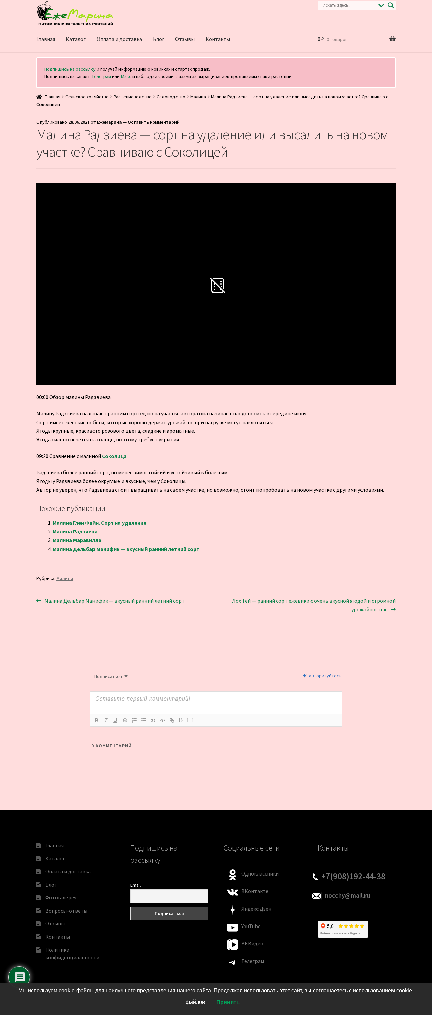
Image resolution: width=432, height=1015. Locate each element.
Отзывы (185, 38)
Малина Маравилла (77, 540)
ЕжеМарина (109, 122)
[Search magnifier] (391, 5)
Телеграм (101, 76)
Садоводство (171, 97)
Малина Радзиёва (75, 531)
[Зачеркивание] (125, 720)
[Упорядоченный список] (134, 720)
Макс (126, 76)
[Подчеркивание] (115, 720)
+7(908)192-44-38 (353, 876)
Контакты (218, 38)
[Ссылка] (172, 720)
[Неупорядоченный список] (143, 720)
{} (181, 719)
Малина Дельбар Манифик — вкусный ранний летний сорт (126, 548)
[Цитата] (153, 720)
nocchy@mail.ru (347, 895)
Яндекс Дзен (256, 908)
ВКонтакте (254, 891)
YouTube (251, 926)
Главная (45, 38)
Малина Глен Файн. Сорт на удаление (99, 522)
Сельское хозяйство (87, 97)
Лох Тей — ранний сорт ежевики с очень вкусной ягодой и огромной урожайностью (314, 605)
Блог (158, 38)
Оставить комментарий (154, 122)
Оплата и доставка (119, 38)
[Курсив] (106, 720)
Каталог (76, 38)
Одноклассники (260, 873)
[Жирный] (96, 720)
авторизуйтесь (325, 676)
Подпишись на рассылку (70, 69)
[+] (190, 719)
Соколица (114, 456)
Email (135, 885)
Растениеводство (133, 97)
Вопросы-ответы (66, 910)
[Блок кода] (162, 720)
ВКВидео (252, 943)
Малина (198, 97)
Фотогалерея (60, 897)
